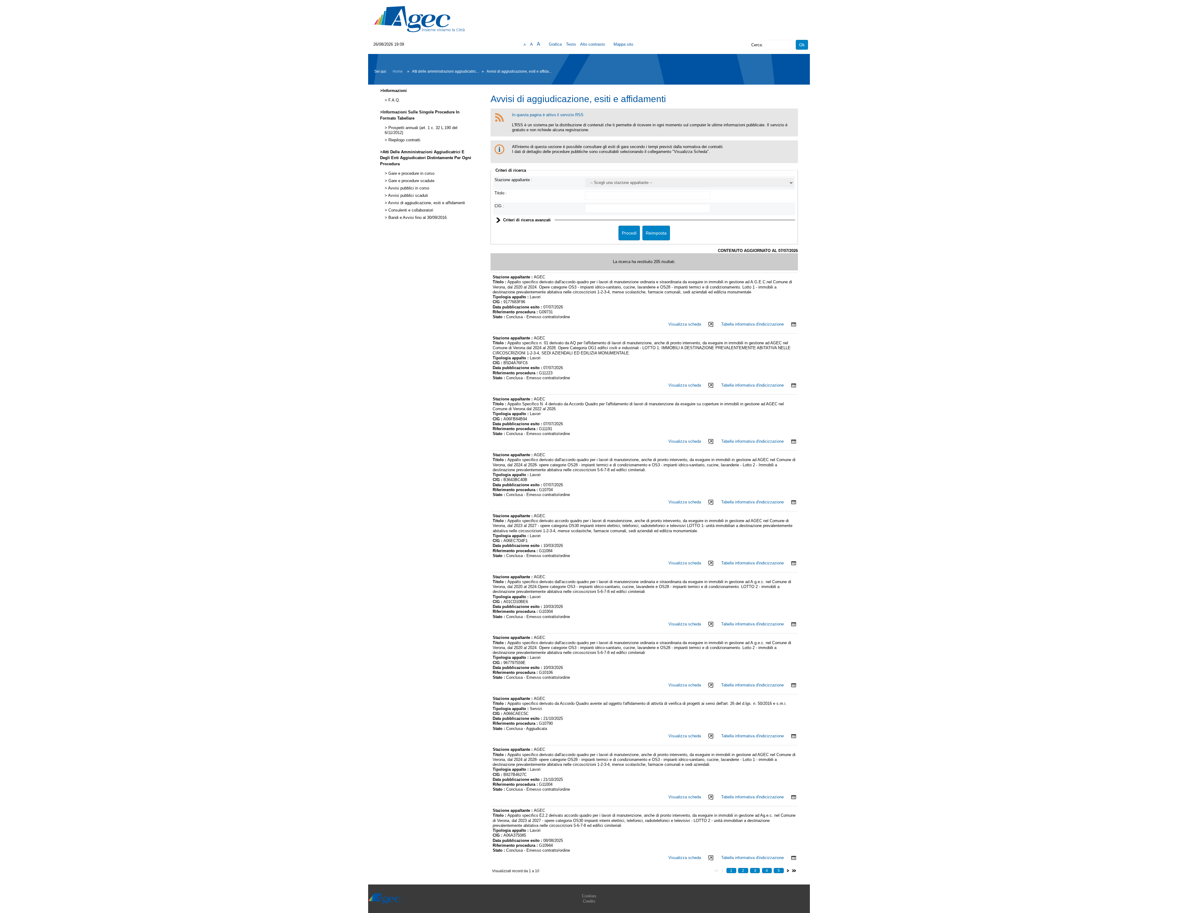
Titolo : (501, 193)
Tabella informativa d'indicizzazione (752, 324)
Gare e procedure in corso (410, 173)
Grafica (555, 44)
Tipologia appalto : (511, 297)
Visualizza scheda (684, 324)
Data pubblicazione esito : (518, 307)
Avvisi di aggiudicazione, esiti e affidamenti (426, 203)
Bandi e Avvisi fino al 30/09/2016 (417, 218)
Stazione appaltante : (513, 180)
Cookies (589, 896)
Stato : (499, 317)
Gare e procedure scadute (410, 181)
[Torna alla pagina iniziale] (419, 19)
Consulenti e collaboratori (410, 210)
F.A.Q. (393, 100)
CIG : (499, 206)
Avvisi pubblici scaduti (407, 195)
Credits (589, 901)
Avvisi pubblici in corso (408, 188)
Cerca (756, 45)
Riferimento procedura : (516, 312)
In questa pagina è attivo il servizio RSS (547, 115)
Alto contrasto (592, 44)
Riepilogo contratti (403, 140)
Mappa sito (623, 44)
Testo (571, 44)
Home (398, 71)
